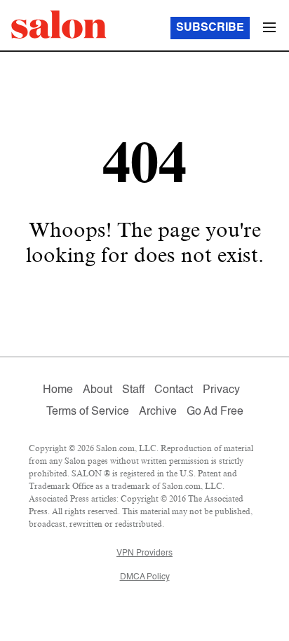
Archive (158, 412)
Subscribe (210, 28)
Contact (173, 390)
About (97, 390)
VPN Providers (144, 553)
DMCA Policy (145, 577)
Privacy (221, 390)
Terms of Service (87, 412)
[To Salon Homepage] (59, 25)
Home (58, 390)
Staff (133, 390)
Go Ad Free (215, 412)
